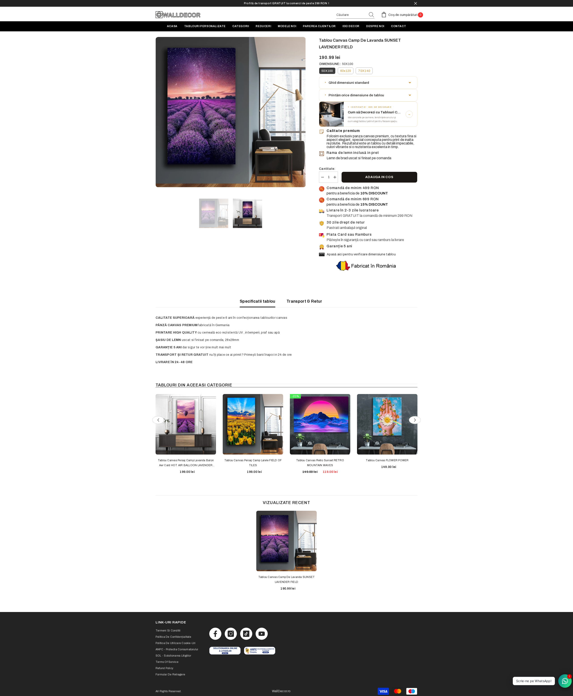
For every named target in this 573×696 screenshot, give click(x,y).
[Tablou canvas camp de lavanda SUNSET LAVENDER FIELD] (286, 541)
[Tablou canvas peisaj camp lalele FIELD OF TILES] (253, 424)
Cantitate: (327, 168)
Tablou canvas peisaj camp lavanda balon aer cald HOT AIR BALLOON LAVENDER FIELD (186, 463)
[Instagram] (231, 634)
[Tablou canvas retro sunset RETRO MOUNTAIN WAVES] (320, 424)
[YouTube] (262, 634)
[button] (368, 83)
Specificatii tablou (257, 301)
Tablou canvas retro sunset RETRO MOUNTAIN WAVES (320, 463)
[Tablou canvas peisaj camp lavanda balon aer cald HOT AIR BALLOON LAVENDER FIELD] (186, 424)
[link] (225, 651)
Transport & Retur (304, 301)
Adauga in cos (379, 177)
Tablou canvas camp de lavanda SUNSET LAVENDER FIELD (286, 579)
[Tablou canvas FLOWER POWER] (387, 424)
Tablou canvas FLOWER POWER (387, 460)
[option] (286, 3)
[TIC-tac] (246, 634)
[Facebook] (215, 634)
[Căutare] (355, 15)
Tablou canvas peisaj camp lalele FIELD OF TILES (253, 463)
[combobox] (351, 15)
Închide (415, 3)
